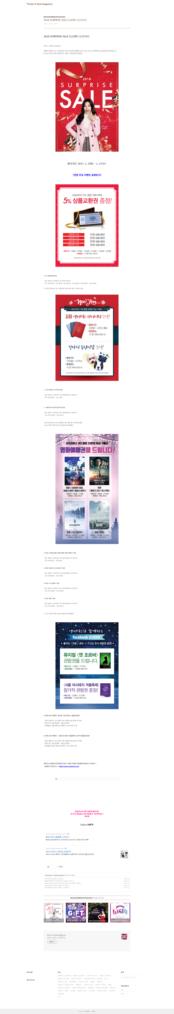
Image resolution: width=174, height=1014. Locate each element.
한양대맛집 (73, 982)
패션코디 (79, 985)
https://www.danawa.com (55, 848)
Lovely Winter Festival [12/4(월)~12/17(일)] (56, 885)
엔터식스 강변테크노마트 (66, 985)
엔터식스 (100, 982)
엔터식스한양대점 (102, 988)
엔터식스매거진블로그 (79, 988)
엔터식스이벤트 (102, 991)
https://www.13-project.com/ (56, 834)
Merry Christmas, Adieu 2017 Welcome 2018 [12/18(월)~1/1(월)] (62, 883)
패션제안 (91, 988)
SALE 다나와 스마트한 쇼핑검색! (58, 851)
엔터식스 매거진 (101, 985)
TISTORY (87, 1011)
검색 (145, 977)
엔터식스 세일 (63, 982)
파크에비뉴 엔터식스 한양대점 (93, 979)
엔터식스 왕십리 (76, 979)
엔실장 (93, 982)
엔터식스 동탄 (84, 982)
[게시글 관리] (54, 866)
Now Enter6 (48, 875)
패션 (110, 985)
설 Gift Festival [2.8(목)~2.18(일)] (53, 879)
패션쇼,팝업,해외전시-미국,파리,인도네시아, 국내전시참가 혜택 (67, 839)
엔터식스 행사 (89, 985)
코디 (106, 979)
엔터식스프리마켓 (105, 976)
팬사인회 (113, 988)
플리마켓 (61, 994)
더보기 (59, 997)
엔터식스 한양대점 (64, 988)
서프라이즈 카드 (92, 976)
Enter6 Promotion (59, 875)
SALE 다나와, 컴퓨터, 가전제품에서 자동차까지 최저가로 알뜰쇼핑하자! (70, 854)
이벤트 (73, 991)
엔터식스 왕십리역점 (65, 976)
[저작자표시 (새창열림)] (66, 867)
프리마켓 (112, 991)
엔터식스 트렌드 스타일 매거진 (56, 938)
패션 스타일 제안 (64, 979)
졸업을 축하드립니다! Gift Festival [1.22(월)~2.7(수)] (58, 881)
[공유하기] (51, 866)
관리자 (93, 1011)
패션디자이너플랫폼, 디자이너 (57, 837)
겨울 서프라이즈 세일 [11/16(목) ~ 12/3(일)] (56, 887)
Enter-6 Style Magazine (56, 935)
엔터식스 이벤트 (63, 991)
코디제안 (92, 991)
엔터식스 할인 (82, 991)
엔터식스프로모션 (79, 976)
